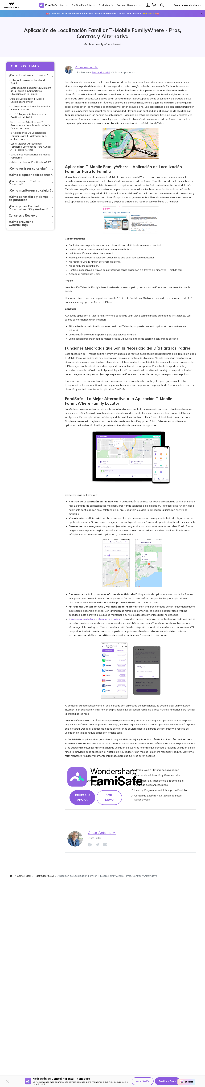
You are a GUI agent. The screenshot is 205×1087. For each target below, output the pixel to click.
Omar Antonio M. (86, 67)
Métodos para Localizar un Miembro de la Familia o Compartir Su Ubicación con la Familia (30, 90)
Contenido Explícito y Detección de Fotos (94, 619)
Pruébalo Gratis (167, 1081)
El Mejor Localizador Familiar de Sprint (28, 81)
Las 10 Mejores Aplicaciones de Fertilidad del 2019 (28, 115)
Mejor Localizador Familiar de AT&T (30, 162)
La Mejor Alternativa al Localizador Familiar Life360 (30, 108)
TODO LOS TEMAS (24, 66)
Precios (121, 5)
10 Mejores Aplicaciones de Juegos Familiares (30, 156)
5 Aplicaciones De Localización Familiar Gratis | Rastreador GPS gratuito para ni (28, 135)
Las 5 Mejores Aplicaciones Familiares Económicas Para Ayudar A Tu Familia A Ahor (30, 146)
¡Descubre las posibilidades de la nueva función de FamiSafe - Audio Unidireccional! (102, 13)
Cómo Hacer (24, 875)
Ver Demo (109, 797)
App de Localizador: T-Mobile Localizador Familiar (27, 100)
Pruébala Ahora (82, 797)
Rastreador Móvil (101, 72)
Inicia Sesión (143, 1081)
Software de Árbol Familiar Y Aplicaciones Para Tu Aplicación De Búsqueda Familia (30, 125)
